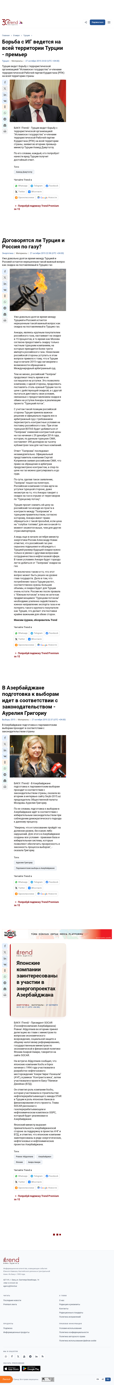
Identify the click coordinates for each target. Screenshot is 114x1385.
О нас (61, 1300)
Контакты (63, 1308)
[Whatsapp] (5, 1356)
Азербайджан (44, 1156)
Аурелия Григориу (24, 862)
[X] (18, 1356)
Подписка (7, 1328)
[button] (5, 82)
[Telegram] (30, 1356)
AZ (103, 1379)
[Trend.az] (12, 22)
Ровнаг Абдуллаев (24, 1156)
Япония (19, 1162)
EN (98, 1379)
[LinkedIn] (36, 1356)
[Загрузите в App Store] (11, 1368)
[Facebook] (11, 1356)
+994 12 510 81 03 (10, 1283)
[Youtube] (24, 1356)
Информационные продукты (16, 1332)
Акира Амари (34, 1162)
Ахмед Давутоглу (24, 172)
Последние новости (12, 1300)
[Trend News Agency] (11, 1260)
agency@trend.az (10, 1286)
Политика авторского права (72, 1336)
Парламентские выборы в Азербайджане (35, 868)
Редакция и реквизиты (69, 1304)
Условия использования (70, 1328)
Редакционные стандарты (71, 1313)
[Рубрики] (109, 22)
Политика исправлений (70, 1317)
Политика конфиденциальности (74, 1332)
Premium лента (10, 1304)
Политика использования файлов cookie (77, 1341)
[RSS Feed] (42, 1356)
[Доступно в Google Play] (31, 1368)
